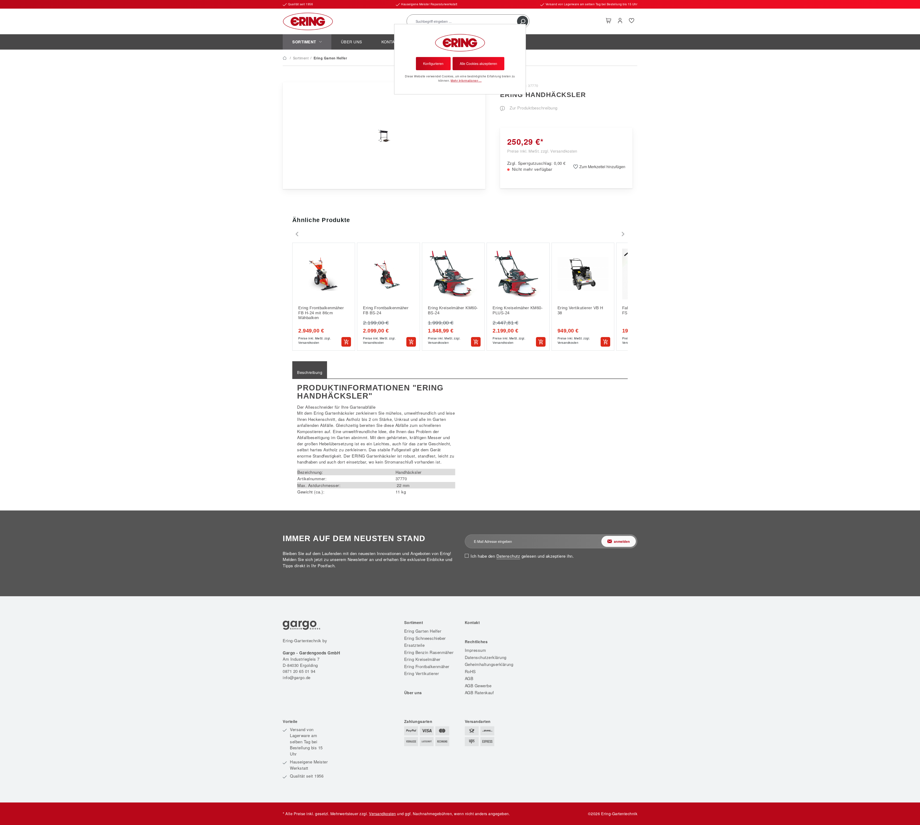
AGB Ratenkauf (479, 692)
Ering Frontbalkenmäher (426, 666)
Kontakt (472, 622)
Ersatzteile (414, 645)
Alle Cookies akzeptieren (478, 63)
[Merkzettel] (631, 21)
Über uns (413, 692)
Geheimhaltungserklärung (489, 664)
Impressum (475, 650)
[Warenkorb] (608, 21)
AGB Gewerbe (478, 685)
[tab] (309, 370)
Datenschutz (508, 556)
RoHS (470, 671)
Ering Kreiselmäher (422, 659)
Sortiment (413, 622)
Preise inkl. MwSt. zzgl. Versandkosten (542, 151)
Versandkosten (382, 813)
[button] (297, 234)
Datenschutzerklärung (485, 657)
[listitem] (323, 297)
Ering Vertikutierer (421, 673)
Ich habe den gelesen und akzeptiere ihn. (522, 556)
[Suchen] (522, 21)
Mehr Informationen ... (466, 80)
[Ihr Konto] (620, 21)
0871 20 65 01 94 (299, 671)
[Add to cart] (346, 342)
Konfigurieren (433, 63)
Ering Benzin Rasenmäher (429, 652)
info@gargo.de (296, 677)
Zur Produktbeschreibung (533, 108)
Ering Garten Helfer (423, 631)
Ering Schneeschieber (425, 638)
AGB (469, 678)
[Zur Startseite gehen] (308, 21)
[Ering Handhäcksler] (384, 135)
